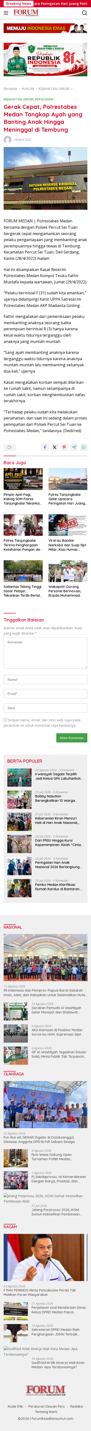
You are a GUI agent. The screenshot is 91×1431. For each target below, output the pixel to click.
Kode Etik (15, 1406)
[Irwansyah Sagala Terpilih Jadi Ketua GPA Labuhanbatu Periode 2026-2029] (19, 777)
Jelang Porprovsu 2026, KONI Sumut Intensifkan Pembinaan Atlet (56, 1212)
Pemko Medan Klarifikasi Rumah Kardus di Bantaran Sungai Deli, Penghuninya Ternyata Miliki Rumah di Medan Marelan (57, 886)
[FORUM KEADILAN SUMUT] (25, 13)
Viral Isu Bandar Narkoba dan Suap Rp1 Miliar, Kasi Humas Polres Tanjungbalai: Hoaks (67, 545)
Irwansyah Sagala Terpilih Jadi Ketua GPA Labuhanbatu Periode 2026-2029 (59, 776)
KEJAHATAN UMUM (18, 99)
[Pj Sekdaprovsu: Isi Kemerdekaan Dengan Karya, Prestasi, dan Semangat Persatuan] (16, 1180)
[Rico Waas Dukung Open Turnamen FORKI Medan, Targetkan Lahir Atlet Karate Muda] (16, 1158)
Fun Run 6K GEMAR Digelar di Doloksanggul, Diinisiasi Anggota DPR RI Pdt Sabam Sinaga (39, 1139)
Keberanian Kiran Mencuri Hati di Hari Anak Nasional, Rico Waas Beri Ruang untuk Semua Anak (58, 820)
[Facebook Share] (45, 447)
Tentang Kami (46, 1412)
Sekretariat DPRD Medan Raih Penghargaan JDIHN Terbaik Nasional (56, 1331)
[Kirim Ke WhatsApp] (83, 447)
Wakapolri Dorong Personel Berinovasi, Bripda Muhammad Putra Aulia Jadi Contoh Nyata (68, 591)
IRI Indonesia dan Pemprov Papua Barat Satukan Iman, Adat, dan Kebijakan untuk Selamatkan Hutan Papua (45, 992)
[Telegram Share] (74, 447)
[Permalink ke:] (7, 139)
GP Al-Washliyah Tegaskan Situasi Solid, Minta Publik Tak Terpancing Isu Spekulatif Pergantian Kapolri (59, 1054)
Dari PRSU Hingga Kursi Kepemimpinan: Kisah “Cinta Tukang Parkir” (58, 842)
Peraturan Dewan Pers (46, 1406)
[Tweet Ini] (54, 447)
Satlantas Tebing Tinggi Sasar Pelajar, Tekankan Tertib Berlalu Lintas (23, 591)
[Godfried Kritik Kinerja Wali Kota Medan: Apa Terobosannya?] (45, 1351)
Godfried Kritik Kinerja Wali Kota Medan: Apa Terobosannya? (58, 1365)
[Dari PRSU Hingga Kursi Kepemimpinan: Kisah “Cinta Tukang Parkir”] (19, 844)
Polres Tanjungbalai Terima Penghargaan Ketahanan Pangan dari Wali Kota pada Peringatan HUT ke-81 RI (23, 545)
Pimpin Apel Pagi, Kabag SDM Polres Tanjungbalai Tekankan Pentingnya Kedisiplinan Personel (23, 499)
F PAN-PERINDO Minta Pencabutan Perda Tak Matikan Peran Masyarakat (40, 1292)
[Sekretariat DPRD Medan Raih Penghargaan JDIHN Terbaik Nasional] (16, 1333)
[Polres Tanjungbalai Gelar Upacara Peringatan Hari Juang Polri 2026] (68, 479)
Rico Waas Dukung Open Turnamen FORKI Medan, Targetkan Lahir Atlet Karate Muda (55, 1156)
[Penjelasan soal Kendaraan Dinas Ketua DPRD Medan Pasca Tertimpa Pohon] (16, 1311)
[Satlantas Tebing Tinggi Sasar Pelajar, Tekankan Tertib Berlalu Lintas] (23, 571)
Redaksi (76, 1406)
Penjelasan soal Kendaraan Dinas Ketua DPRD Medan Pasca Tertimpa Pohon (59, 1309)
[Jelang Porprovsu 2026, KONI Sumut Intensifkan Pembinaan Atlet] (45, 1198)
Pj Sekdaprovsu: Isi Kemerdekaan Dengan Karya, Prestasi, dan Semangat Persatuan (59, 1179)
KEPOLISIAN (44, 99)
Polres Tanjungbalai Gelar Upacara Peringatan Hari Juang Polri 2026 (67, 499)
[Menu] (7, 13)
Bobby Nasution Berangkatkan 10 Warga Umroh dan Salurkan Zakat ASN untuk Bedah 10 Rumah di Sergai (59, 798)
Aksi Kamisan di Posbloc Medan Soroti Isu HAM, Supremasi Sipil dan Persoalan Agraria (57, 1032)
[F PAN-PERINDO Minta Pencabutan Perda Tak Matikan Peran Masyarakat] (45, 1257)
